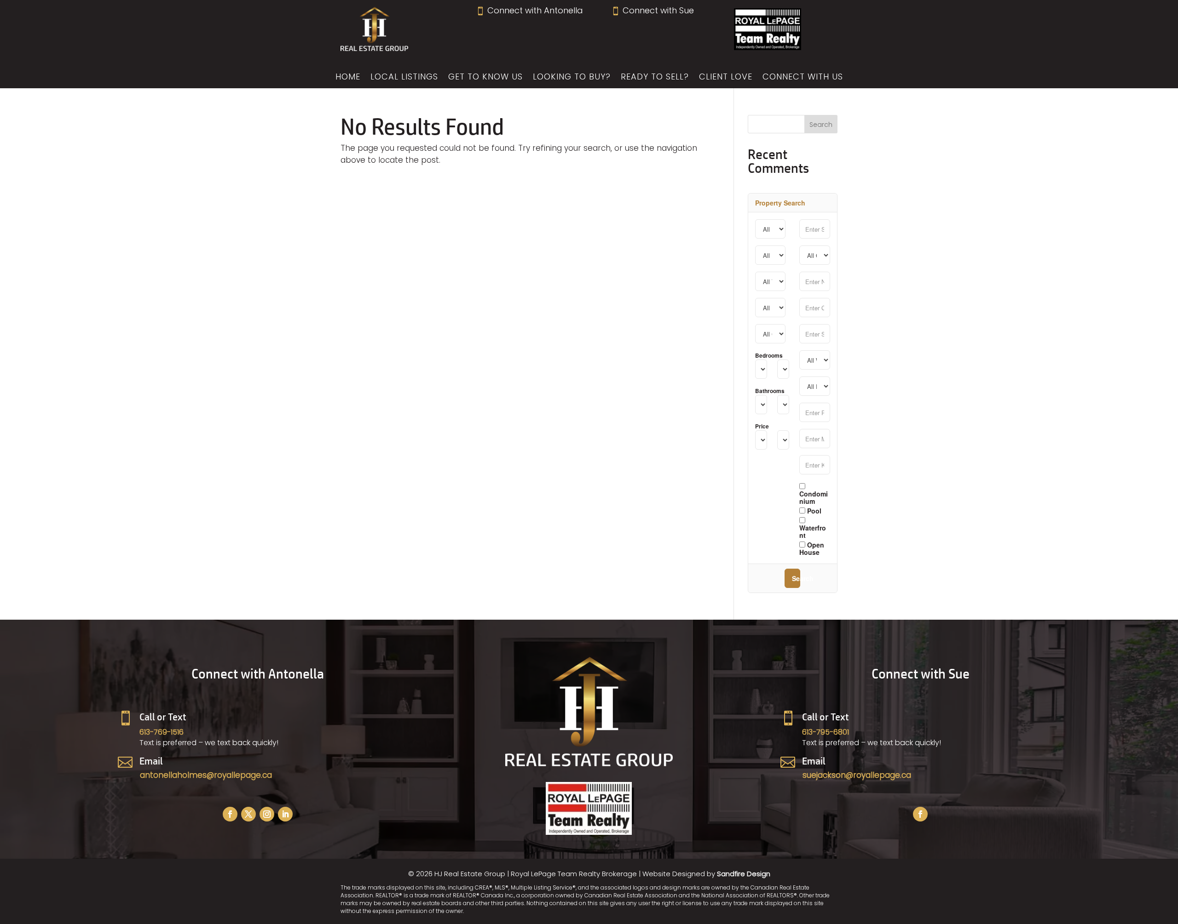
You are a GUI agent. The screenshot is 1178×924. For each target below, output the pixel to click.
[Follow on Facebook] (230, 814)
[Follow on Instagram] (267, 814)
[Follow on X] (248, 814)
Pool (813, 510)
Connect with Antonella (529, 10)
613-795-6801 (825, 732)
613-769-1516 (161, 732)
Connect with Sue (652, 10)
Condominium (813, 497)
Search (796, 578)
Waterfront (812, 531)
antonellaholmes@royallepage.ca (206, 775)
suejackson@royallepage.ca (857, 775)
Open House (811, 548)
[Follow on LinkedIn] (285, 814)
